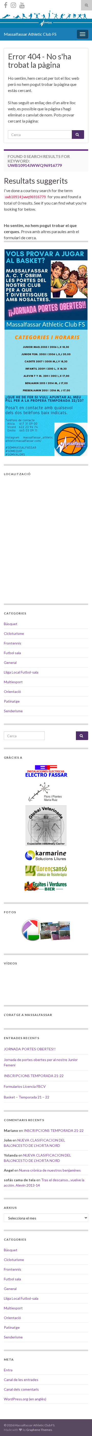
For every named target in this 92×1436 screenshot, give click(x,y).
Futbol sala (12, 653)
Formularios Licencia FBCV (25, 1086)
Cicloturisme (14, 633)
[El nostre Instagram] (13, 4)
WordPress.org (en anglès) (25, 1399)
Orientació (12, 691)
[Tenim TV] (22, 4)
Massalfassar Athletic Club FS (30, 34)
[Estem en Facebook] (5, 4)
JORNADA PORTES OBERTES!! (30, 1049)
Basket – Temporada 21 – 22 (26, 1097)
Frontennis (12, 643)
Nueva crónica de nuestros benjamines (50, 1170)
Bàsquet (10, 624)
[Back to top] (80, 1424)
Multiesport (13, 682)
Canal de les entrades (21, 1379)
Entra (8, 1370)
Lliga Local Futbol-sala (21, 672)
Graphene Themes (39, 1430)
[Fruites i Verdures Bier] (46, 886)
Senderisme (13, 711)
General (10, 662)
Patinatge (12, 701)
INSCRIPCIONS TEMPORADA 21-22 (34, 1075)
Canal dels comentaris (21, 1389)
